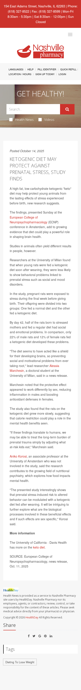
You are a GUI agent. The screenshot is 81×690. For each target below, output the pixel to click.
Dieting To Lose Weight (19, 662)
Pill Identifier (47, 69)
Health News (24, 119)
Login (62, 74)
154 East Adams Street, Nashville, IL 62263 (34, 6)
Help (30, 69)
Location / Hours (20, 74)
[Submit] (67, 109)
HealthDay (31, 617)
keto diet (39, 547)
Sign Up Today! (44, 74)
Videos (49, 119)
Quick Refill (68, 69)
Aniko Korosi (18, 456)
